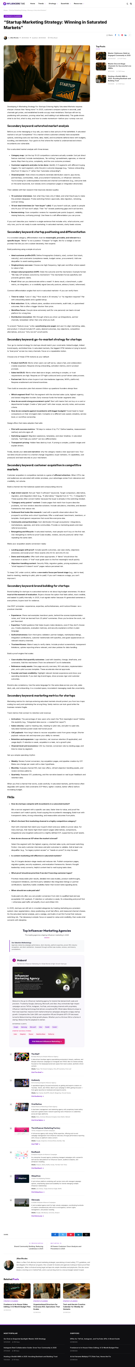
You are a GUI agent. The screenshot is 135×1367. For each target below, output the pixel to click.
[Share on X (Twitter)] (118, 35)
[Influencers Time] (14, 4)
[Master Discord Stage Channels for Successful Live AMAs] (101, 66)
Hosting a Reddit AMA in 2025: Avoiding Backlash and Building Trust (119, 78)
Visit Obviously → (37, 1216)
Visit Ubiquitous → (38, 1192)
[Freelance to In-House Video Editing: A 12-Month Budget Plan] (17, 1290)
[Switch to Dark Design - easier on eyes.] (127, 4)
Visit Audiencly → (37, 1096)
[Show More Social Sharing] (129, 35)
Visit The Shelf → (37, 1072)
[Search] (131, 3)
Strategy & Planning (13, 16)
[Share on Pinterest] (122, 35)
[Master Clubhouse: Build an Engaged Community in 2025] (101, 56)
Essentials (65, 4)
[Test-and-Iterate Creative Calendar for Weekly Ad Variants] (76, 1290)
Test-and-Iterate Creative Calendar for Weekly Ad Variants (74, 1306)
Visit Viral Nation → (38, 1120)
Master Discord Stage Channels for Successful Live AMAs (119, 66)
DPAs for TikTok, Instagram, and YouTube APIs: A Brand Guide (95, 1339)
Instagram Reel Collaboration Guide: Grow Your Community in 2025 (30, 1348)
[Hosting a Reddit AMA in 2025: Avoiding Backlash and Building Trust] (101, 79)
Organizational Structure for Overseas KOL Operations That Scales (46, 1306)
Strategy (52, 4)
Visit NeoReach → (37, 1168)
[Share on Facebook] (115, 35)
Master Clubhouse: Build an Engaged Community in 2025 (119, 54)
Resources (78, 4)
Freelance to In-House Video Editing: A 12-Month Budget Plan (17, 1305)
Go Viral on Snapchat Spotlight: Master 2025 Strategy (25, 1339)
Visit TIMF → (35, 1144)
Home (32, 4)
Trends (41, 4)
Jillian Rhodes (14, 38)
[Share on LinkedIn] (125, 35)
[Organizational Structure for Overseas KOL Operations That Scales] (46, 1290)
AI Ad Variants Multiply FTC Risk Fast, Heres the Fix (90, 1357)
